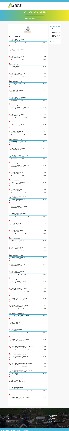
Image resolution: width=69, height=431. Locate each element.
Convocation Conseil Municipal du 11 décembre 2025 (27, 94)
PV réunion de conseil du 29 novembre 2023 (27, 193)
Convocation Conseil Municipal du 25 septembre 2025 (27, 108)
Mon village (10, 415)
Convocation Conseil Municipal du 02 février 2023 (27, 255)
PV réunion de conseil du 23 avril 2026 (27, 57)
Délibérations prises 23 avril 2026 (27, 64)
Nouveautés (10, 421)
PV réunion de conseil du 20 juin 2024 (27, 159)
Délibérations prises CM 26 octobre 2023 (27, 200)
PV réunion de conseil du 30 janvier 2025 (27, 135)
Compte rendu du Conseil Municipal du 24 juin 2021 (27, 320)
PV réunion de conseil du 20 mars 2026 (27, 70)
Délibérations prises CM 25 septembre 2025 (27, 105)
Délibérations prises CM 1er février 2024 (27, 190)
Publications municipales (40, 18)
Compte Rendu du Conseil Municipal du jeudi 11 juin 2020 (27, 378)
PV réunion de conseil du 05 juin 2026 (27, 50)
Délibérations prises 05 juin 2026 (27, 47)
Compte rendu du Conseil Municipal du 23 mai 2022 (27, 285)
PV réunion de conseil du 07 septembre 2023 (27, 204)
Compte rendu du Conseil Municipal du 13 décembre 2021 (27, 306)
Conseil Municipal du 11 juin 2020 (27, 374)
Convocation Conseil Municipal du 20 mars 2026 (27, 81)
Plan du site (24, 417)
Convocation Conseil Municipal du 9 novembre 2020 (27, 357)
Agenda (37, 418)
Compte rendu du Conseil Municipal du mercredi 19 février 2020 (27, 391)
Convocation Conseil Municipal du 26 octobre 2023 (27, 207)
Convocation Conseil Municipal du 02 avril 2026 (27, 74)
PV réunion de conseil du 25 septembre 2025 (27, 98)
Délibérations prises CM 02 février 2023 (27, 251)
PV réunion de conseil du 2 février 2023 (27, 241)
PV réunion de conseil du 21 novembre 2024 (27, 142)
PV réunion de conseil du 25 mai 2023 (27, 210)
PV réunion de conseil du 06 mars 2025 (27, 125)
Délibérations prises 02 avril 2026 (27, 67)
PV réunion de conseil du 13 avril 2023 (27, 221)
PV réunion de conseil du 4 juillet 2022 (27, 272)
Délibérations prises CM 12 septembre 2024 (27, 163)
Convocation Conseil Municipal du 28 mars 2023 (27, 244)
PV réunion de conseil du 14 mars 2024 (27, 176)
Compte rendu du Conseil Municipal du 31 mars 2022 (27, 292)
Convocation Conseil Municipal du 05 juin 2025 (27, 118)
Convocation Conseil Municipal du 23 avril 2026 (27, 53)
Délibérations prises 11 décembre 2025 (27, 91)
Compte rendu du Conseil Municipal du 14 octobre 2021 (27, 313)
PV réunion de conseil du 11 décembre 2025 (27, 88)
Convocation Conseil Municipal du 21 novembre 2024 (27, 156)
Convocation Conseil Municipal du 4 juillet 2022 (27, 282)
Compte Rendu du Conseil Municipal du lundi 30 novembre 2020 (27, 347)
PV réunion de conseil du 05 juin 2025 (27, 101)
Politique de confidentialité (26, 418)
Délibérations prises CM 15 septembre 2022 (27, 275)
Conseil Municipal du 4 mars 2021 (27, 337)
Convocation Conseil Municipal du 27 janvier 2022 (27, 302)
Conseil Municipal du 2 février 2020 (27, 343)
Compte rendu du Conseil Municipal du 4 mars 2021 (27, 333)
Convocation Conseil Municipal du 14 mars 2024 (27, 186)
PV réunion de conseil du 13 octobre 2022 (27, 262)
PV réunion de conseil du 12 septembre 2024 (27, 149)
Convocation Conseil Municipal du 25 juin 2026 (27, 43)
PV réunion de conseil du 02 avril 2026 (27, 60)
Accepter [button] (65, 429)
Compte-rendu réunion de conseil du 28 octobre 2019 (27, 398)
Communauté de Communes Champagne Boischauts (55, 36)
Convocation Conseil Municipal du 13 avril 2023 (27, 234)
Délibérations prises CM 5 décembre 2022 (27, 258)
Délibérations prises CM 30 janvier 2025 (27, 145)
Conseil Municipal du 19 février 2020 (27, 388)
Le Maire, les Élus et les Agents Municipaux (55, 30)
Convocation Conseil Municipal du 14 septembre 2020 (27, 360)
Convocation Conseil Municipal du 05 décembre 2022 (27, 265)
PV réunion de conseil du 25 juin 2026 (27, 40)
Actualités (37, 417)
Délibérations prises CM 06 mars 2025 (27, 132)
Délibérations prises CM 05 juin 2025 (27, 111)
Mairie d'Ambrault (31, 18)
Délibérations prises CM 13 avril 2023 (27, 231)
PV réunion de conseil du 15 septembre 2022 (27, 268)
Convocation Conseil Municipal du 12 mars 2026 (27, 84)
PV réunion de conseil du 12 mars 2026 (27, 77)
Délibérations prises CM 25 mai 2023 (27, 224)
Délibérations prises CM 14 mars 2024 (27, 180)
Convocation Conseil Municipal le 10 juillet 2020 (27, 367)
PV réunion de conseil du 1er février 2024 (27, 183)
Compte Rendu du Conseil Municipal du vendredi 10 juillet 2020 (27, 371)
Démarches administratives (55, 32)
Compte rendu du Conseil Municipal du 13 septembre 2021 (27, 316)
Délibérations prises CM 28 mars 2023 (27, 238)
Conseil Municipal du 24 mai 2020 (27, 381)
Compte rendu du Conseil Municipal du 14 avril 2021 (27, 326)
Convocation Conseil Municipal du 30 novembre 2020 (27, 350)
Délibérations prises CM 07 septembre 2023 (27, 214)
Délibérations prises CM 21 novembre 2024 (27, 152)
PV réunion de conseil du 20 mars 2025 (27, 115)
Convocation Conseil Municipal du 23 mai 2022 (27, 289)
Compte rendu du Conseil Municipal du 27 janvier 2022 (27, 299)
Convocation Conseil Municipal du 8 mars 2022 (27, 296)
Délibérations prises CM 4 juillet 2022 (27, 279)
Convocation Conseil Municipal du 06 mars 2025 (27, 139)
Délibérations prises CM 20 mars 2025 (27, 122)
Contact (52, 28)
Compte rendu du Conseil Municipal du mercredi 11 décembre (27, 395)
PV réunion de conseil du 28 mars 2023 (27, 227)
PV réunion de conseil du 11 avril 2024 (27, 169)
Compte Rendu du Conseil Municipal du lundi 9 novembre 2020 (27, 354)
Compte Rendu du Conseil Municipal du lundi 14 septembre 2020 (27, 364)
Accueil (26, 18)
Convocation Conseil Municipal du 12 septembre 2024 (27, 166)
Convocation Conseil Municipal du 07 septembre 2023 (27, 217)
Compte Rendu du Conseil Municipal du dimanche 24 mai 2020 (27, 384)
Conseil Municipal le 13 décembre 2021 (27, 309)
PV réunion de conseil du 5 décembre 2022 (27, 248)
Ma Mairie (9, 417)
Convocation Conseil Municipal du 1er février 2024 (27, 197)
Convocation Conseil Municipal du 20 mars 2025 (27, 128)
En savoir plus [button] (31, 430)
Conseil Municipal (27, 401)
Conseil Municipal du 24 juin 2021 (27, 323)
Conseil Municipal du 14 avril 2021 (27, 330)
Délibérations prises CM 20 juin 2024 (27, 173)
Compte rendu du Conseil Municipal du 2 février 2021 (27, 340)
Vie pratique (10, 418)
